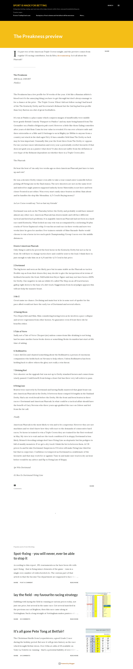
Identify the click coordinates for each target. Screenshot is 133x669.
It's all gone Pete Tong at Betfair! (39, 631)
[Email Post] (15, 486)
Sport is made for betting (30, 5)
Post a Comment (26, 582)
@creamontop (63, 55)
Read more (74, 582)
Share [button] (107, 51)
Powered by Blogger (68, 663)
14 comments (25, 655)
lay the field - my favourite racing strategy (46, 595)
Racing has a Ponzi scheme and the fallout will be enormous (55, 15)
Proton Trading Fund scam (21, 15)
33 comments (25, 619)
